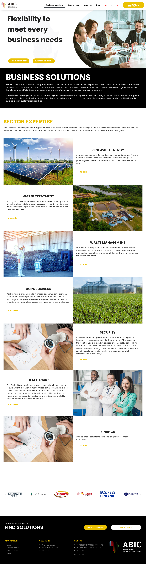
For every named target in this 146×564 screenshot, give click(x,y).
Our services (73, 5)
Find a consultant (18, 61)
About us (88, 5)
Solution (84, 172)
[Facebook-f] (79, 554)
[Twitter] (75, 554)
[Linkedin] (83, 554)
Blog (98, 5)
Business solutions (54, 5)
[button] (107, 171)
